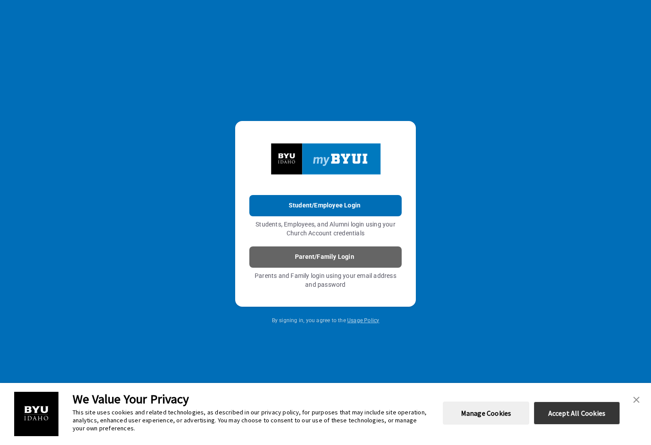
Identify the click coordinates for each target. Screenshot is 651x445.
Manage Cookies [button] (486, 413)
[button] (636, 399)
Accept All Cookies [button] (577, 413)
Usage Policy (363, 320)
